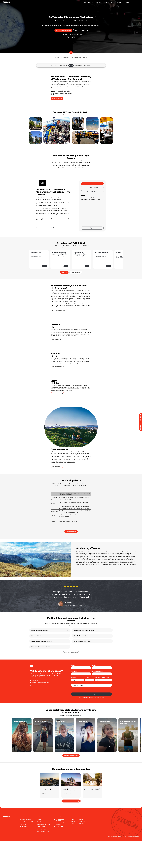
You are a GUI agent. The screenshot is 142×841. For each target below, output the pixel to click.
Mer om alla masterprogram (56, 393)
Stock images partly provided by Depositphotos (114, 836)
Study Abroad (23, 824)
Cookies (48, 831)
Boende (71, 65)
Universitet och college (65, 57)
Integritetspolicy (41, 831)
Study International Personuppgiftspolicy (92, 688)
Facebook (59, 820)
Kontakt (39, 821)
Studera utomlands (88, 2)
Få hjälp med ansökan (80, 30)
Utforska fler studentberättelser (71, 755)
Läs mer (52, 227)
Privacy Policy (95, 697)
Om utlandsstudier (24, 826)
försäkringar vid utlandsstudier (70, 521)
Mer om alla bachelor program (57, 366)
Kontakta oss (64, 272)
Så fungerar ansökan (25, 829)
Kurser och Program (63, 65)
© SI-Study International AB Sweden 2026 (131, 836)
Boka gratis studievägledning (63, 30)
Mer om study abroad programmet (58, 310)
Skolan (52, 65)
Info (56, 65)
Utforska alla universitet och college (71, 801)
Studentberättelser (87, 65)
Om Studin (126, 2)
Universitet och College (25, 819)
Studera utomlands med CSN (26, 821)
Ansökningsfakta (78, 65)
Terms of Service (100, 697)
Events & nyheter (41, 826)
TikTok (62, 826)
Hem (58, 57)
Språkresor (119, 2)
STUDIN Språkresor (41, 829)
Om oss (39, 819)
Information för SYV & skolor (44, 824)
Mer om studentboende (56, 466)
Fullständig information (71, 531)
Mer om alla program (55, 339)
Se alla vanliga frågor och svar (71, 652)
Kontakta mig (91, 694)
